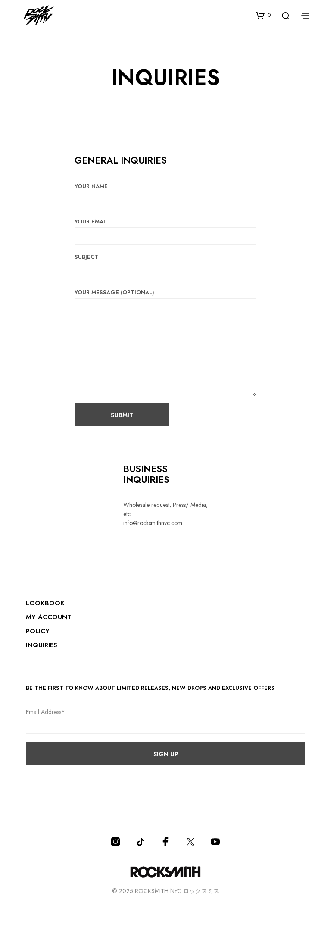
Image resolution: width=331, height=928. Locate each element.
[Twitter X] (190, 842)
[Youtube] (215, 842)
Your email (91, 221)
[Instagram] (115, 842)
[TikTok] (140, 842)
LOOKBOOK (45, 603)
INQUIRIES (41, 645)
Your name (91, 186)
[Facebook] (165, 842)
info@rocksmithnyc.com (152, 523)
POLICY (38, 631)
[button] (263, 15)
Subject (86, 257)
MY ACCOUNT (49, 617)
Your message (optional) (114, 292)
